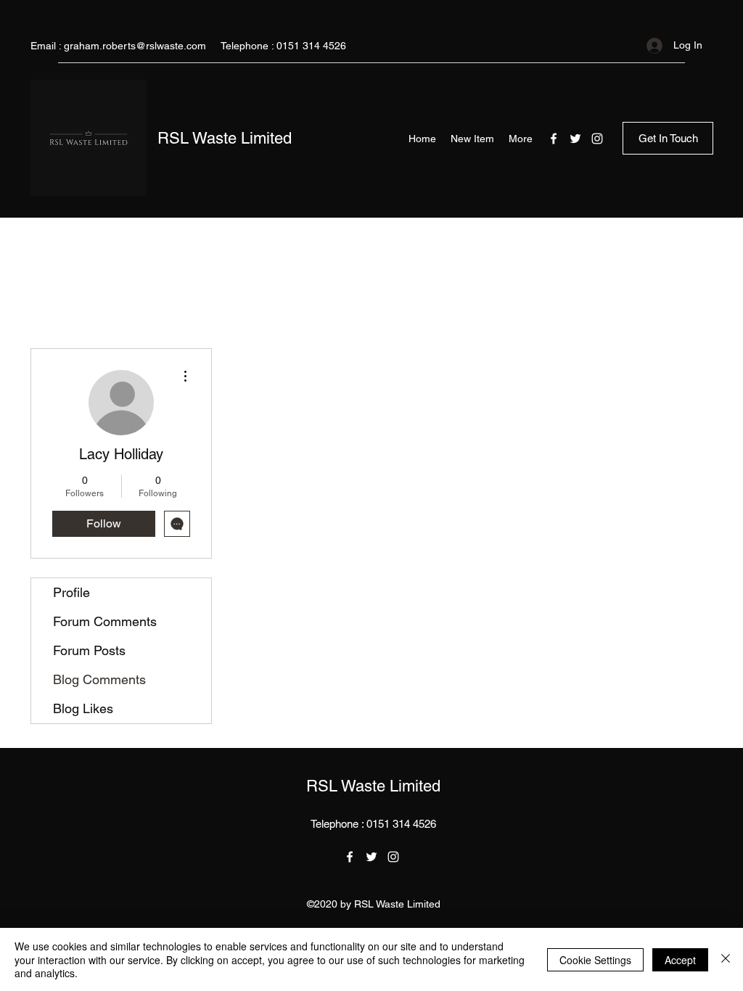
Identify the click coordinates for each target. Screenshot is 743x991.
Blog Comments (99, 679)
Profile (71, 592)
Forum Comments (105, 621)
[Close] (725, 959)
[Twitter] (575, 138)
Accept (680, 960)
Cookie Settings (595, 960)
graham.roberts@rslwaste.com (135, 46)
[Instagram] (597, 138)
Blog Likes (83, 708)
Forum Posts (89, 650)
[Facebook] (553, 138)
